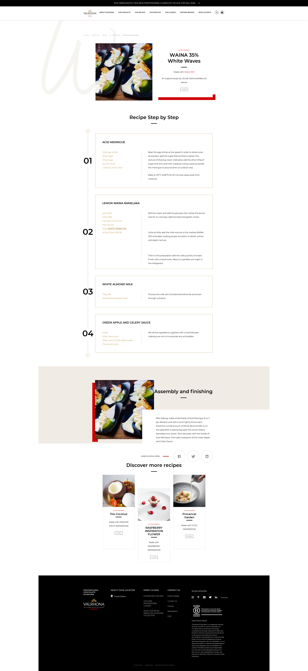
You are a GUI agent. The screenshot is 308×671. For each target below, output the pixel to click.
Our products (124, 12)
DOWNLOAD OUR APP (153, 596)
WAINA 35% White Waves (131, 35)
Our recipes (140, 12)
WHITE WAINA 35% (117, 228)
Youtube (223, 597)
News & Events (205, 12)
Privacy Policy (138, 665)
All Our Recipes (114, 35)
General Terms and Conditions (164, 665)
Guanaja (86, 35)
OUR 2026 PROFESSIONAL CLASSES (150, 603)
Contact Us (172, 601)
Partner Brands (187, 12)
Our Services (155, 12)
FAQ (169, 616)
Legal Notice (149, 665)
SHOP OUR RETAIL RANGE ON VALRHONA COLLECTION (153, 613)
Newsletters (173, 611)
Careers (171, 606)
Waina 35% (189, 72)
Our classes (170, 12)
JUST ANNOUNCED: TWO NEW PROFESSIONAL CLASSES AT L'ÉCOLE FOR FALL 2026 (155, 3)
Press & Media (173, 596)
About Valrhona (106, 12)
